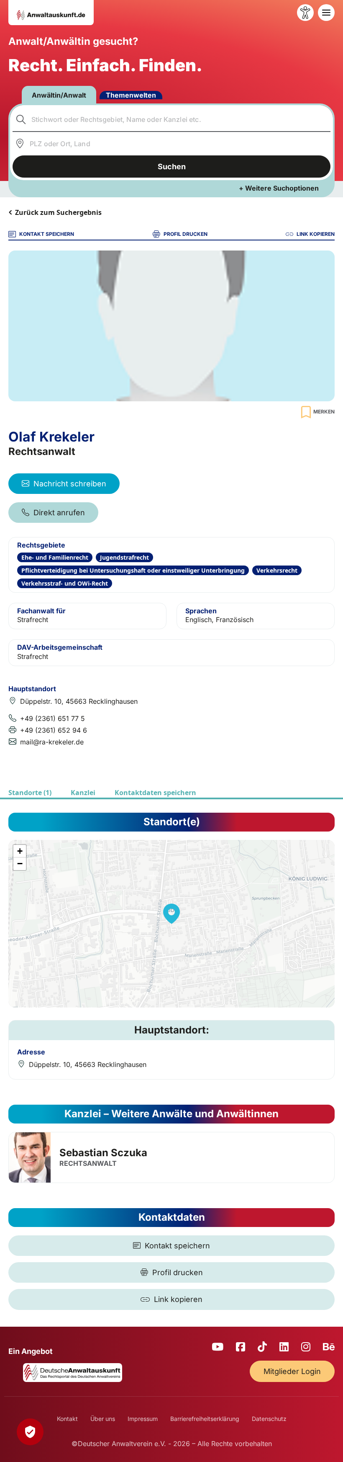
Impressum (143, 1418)
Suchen (172, 166)
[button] (171, 914)
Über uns (102, 1418)
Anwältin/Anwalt (59, 95)
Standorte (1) (29, 792)
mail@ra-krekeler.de (52, 742)
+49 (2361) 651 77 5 (52, 718)
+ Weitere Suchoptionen (279, 188)
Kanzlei (83, 792)
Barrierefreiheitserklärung (204, 1418)
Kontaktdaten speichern (155, 792)
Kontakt (67, 1418)
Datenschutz (269, 1418)
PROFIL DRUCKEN (185, 234)
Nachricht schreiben (69, 483)
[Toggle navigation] (326, 12)
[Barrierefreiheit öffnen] (305, 12)
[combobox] (171, 119)
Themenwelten (131, 95)
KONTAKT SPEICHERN (46, 234)
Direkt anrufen (59, 512)
